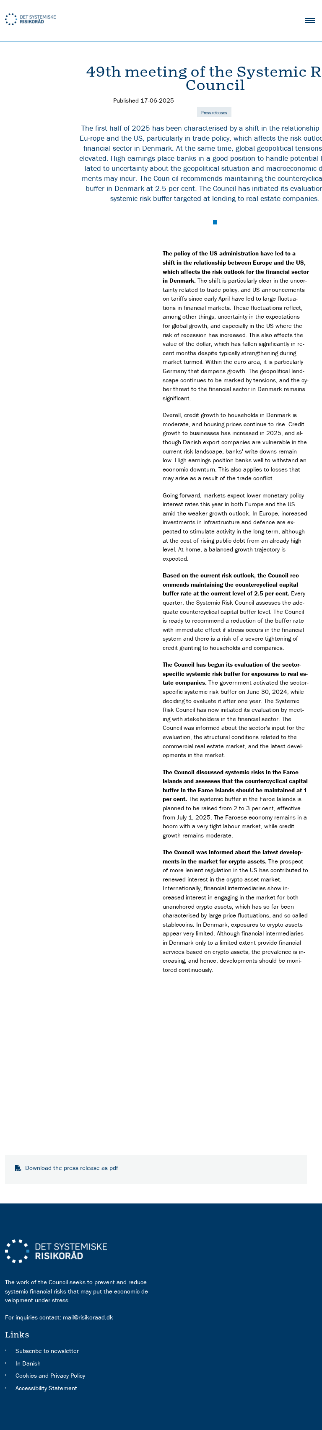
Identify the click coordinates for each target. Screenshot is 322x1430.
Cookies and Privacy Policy (50, 1375)
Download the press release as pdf (71, 1168)
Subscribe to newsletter (47, 1351)
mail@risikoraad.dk (88, 1317)
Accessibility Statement (46, 1388)
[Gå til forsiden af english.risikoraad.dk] (146, 20)
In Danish (28, 1363)
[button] (313, 20)
